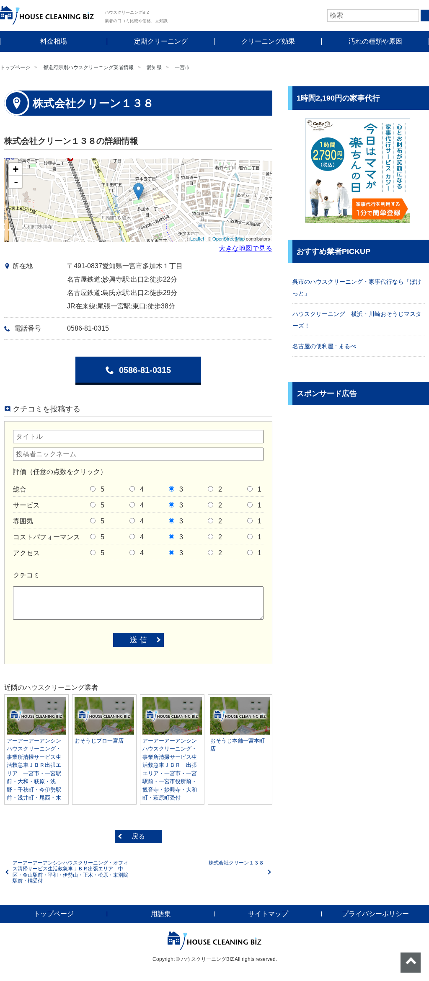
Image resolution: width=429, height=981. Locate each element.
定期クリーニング (161, 41)
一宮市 (182, 67)
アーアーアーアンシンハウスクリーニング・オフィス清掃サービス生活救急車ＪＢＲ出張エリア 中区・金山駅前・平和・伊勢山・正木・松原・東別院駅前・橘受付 (70, 872)
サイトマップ (268, 913)
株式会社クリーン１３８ (236, 863)
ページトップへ (411, 963)
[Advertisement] (358, 472)
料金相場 (53, 41)
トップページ (15, 67)
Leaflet (197, 238)
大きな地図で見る (245, 248)
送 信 (138, 640)
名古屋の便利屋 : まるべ (324, 346)
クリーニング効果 (268, 41)
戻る (138, 836)
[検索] (425, 15)
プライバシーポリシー (375, 913)
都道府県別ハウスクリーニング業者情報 (88, 67)
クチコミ (26, 575)
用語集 (161, 913)
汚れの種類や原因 (375, 41)
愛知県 (154, 67)
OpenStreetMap (228, 238)
